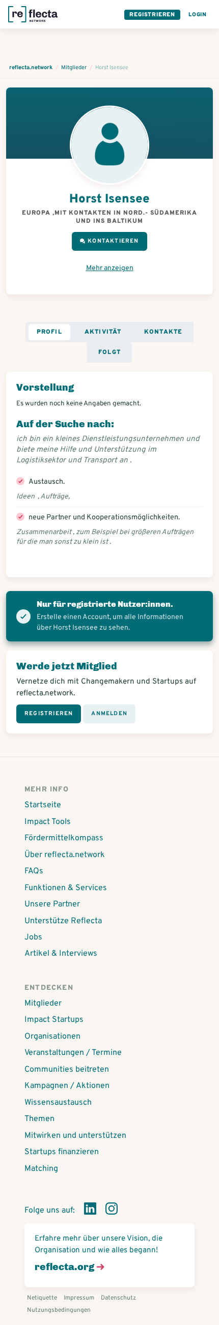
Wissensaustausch (58, 1103)
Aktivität (103, 332)
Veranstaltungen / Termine (73, 1053)
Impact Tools (47, 822)
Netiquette (42, 1298)
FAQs (33, 871)
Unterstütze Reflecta (63, 921)
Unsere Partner (52, 904)
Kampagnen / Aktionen (67, 1086)
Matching (41, 1169)
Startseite (42, 805)
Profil (49, 332)
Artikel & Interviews (60, 954)
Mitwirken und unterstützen (75, 1136)
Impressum (79, 1298)
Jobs (33, 937)
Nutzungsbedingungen (59, 1310)
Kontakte (163, 332)
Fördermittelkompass (63, 838)
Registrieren (152, 14)
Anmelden (109, 713)
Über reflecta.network (64, 855)
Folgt (109, 352)
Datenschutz (118, 1298)
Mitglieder (43, 1003)
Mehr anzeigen (109, 268)
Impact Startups (54, 1020)
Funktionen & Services (65, 888)
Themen (39, 1119)
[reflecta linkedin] (90, 1210)
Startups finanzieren (61, 1152)
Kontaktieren (113, 241)
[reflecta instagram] (111, 1210)
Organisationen (52, 1037)
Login (197, 14)
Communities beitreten (66, 1070)
